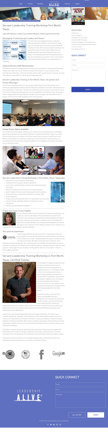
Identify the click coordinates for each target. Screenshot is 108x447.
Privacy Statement (63, 421)
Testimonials (75, 33)
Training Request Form (78, 49)
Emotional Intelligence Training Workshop (83, 42)
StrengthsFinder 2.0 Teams (79, 37)
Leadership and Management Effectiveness (83, 44)
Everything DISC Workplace (79, 40)
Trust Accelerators (76, 46)
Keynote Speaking (76, 35)
